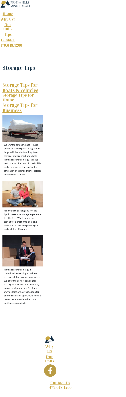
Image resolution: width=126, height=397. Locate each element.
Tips (8, 34)
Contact (8, 40)
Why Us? (7, 19)
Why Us (49, 348)
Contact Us (60, 382)
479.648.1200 (11, 45)
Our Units (7, 26)
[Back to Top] (121, 391)
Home (8, 13)
